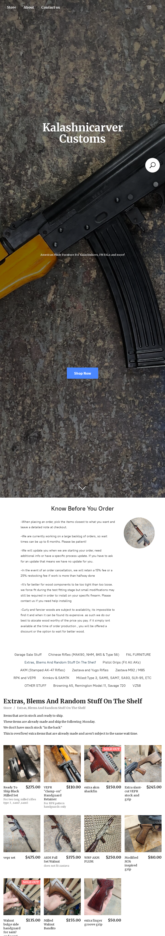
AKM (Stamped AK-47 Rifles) (42, 670)
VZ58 (137, 686)
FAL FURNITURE (138, 655)
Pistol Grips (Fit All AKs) (122, 662)
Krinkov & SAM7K (56, 678)
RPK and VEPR (25, 678)
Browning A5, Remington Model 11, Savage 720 (89, 686)
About (29, 7)
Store (11, 7)
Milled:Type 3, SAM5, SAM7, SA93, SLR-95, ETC (113, 678)
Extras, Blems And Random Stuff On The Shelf (60, 662)
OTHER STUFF (35, 686)
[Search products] (152, 165)
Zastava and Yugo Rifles (90, 670)
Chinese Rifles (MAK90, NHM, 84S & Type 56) (83, 655)
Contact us (50, 7)
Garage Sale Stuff (27, 655)
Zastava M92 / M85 (130, 670)
